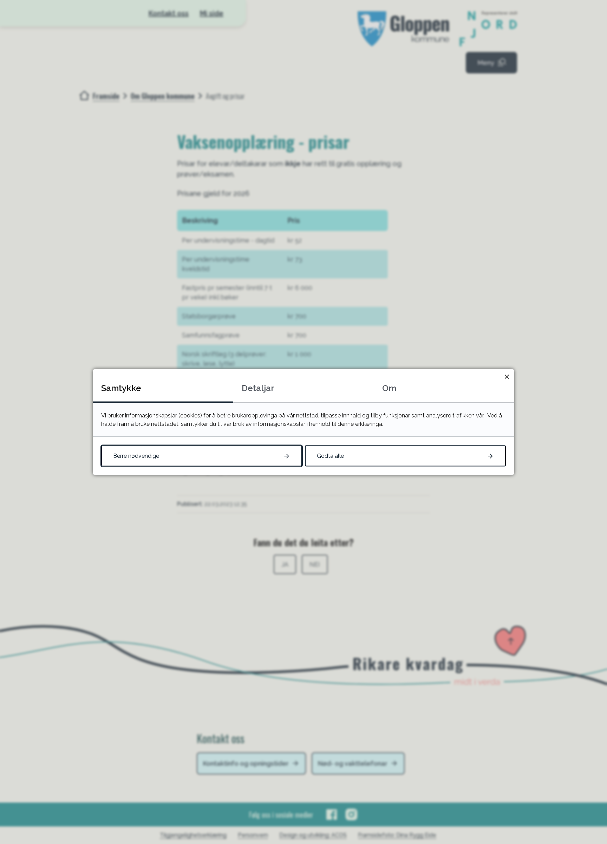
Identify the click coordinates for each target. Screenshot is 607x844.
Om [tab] (389, 388)
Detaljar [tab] (258, 388)
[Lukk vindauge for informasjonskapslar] (506, 376)
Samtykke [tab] (121, 388)
